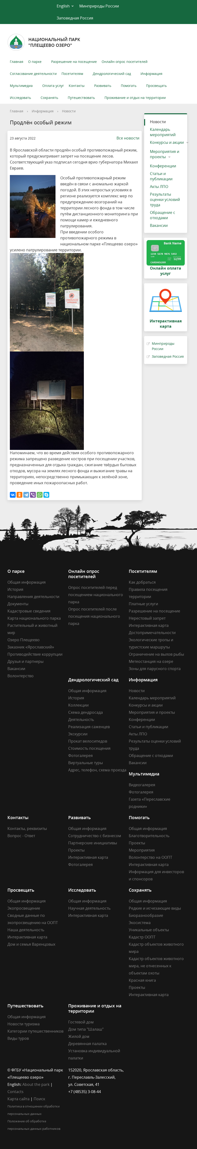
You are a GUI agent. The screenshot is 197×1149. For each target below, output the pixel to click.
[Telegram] (26, 495)
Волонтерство (20, 675)
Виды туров (18, 1038)
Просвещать (156, 85)
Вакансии (159, 225)
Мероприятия (142, 850)
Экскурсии (77, 734)
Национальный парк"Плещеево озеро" (54, 42)
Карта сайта (18, 1098)
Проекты (76, 850)
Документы (17, 603)
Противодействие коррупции (34, 654)
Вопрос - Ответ (21, 835)
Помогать (128, 85)
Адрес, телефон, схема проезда (97, 770)
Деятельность (81, 719)
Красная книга (142, 980)
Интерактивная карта (149, 625)
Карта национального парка (34, 618)
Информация (151, 73)
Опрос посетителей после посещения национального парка (94, 616)
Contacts (15, 1091)
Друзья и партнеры (25, 661)
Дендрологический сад (112, 73)
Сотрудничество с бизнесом (94, 835)
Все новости (128, 138)
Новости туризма (23, 1024)
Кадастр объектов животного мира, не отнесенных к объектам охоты (156, 966)
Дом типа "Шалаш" (86, 1029)
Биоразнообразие (146, 915)
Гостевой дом (81, 1022)
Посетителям (72, 73)
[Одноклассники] (19, 495)
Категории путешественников (35, 1031)
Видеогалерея (142, 784)
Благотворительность (149, 835)
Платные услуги (143, 603)
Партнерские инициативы (92, 843)
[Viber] (33, 495)
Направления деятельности (33, 596)
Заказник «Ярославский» (30, 647)
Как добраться (142, 582)
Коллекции (78, 705)
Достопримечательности (152, 632)
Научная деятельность (89, 908)
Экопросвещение (23, 908)
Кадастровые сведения (28, 611)
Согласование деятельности (33, 73)
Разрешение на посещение (74, 61)
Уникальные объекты (149, 929)
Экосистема (140, 922)
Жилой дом (78, 1036)
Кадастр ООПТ (142, 937)
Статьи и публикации (161, 176)
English (63, 6)
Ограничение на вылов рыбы (156, 654)
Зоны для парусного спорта (155, 668)
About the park (35, 1084)
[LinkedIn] (141, 1070)
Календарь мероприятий (163, 132)
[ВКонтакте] (13, 495)
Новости (69, 111)
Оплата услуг (53, 85)
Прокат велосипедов (87, 741)
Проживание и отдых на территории (135, 97)
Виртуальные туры (85, 762)
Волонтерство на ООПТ (150, 857)
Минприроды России (99, 6)
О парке (35, 61)
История (15, 589)
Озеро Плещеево (23, 639)
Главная (16, 61)
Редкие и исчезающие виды (155, 908)
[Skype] (46, 495)
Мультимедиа (21, 85)
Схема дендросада (85, 712)
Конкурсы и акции (167, 142)
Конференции (163, 166)
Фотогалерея (80, 755)
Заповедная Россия (75, 18)
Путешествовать (81, 97)
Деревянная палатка (87, 1043)
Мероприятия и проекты (164, 154)
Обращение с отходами (162, 215)
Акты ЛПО (159, 186)
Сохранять (49, 97)
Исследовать (20, 97)
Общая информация (26, 582)
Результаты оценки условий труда (165, 199)
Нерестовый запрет (147, 618)
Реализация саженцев (89, 726)
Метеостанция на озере (151, 661)
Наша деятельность (25, 929)
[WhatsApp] (40, 495)
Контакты (77, 85)
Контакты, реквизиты (27, 828)
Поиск (39, 1098)
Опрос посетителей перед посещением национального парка (95, 595)
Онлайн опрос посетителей (125, 61)
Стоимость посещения (89, 748)
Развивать (102, 85)
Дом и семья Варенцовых (31, 944)
